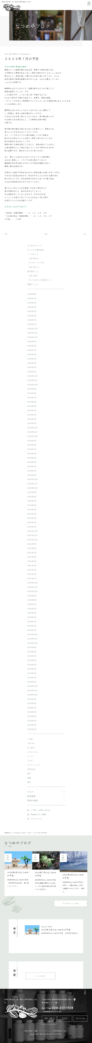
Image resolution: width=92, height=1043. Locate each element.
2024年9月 (32, 389)
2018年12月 (32, 686)
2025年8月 (32, 346)
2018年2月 (32, 729)
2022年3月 (32, 518)
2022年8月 (32, 497)
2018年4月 (32, 721)
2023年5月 (32, 458)
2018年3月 (32, 725)
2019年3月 (32, 673)
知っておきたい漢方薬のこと (40, 280)
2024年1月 (32, 423)
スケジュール (32, 752)
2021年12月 (32, 531)
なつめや (31, 748)
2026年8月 (32, 294)
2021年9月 (32, 544)
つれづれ (31, 743)
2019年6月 (32, 660)
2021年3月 (32, 570)
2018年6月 (32, 712)
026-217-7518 (57, 1008)
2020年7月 (32, 604)
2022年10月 (32, 488)
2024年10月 (32, 385)
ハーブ (30, 756)
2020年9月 (32, 596)
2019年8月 (32, 652)
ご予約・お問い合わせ (40, 810)
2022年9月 (32, 492)
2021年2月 (32, 574)
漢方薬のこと (32, 271)
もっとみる (40, 976)
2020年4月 (32, 617)
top (45, 234)
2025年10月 (32, 337)
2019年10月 (32, 643)
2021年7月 (32, 553)
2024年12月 (32, 376)
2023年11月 (32, 432)
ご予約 (30, 739)
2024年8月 (32, 393)
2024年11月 (32, 380)
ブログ (30, 761)
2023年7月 (32, 449)
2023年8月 (32, 445)
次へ (85, 234)
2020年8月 (32, 600)
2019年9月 (32, 647)
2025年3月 (32, 363)
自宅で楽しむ (34, 267)
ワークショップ (33, 765)
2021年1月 (32, 578)
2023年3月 (32, 466)
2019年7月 (32, 656)
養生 (29, 782)
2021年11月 (32, 535)
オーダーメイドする (36, 263)
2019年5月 (32, 665)
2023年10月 (32, 436)
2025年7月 (32, 350)
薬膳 (29, 778)
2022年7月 (32, 501)
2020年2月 (32, 626)
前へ (7, 234)
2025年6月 (32, 354)
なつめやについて (34, 246)
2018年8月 (32, 703)
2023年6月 (32, 453)
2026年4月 (32, 311)
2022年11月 (32, 484)
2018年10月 (32, 695)
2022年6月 (32, 505)
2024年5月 (32, 406)
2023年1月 (32, 475)
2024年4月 (32, 410)
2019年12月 (32, 634)
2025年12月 (32, 329)
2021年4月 (32, 565)
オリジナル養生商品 (35, 250)
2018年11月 (32, 690)
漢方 (29, 773)
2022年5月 (32, 509)
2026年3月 (32, 316)
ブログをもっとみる (70, 903)
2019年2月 (32, 678)
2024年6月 (32, 402)
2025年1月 (32, 372)
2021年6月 (32, 557)
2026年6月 (32, 303)
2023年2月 (32, 471)
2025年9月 (32, 341)
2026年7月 (32, 298)
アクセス (64, 1018)
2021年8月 (32, 548)
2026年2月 (32, 320)
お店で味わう (34, 258)
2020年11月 (32, 587)
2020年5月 (32, 613)
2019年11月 (32, 639)
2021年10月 (32, 540)
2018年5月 (32, 716)
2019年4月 (32, 669)
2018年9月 (32, 699)
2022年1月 (32, 527)
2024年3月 (32, 415)
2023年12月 (32, 428)
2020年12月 (32, 583)
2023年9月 (32, 441)
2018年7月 (32, 708)
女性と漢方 (33, 276)
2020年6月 (32, 609)
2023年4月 (32, 462)
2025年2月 (32, 367)
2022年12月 (32, 479)
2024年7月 (32, 397)
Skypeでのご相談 (38, 814)
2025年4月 (32, 359)
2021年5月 (32, 561)
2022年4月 (32, 514)
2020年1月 (32, 630)
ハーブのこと (32, 254)
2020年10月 (32, 591)
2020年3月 (32, 621)
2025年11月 (32, 333)
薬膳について (32, 284)
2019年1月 (32, 682)
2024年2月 (32, 419)
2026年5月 (32, 307)
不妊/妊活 (31, 769)
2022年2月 (32, 522)
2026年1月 (32, 324)
